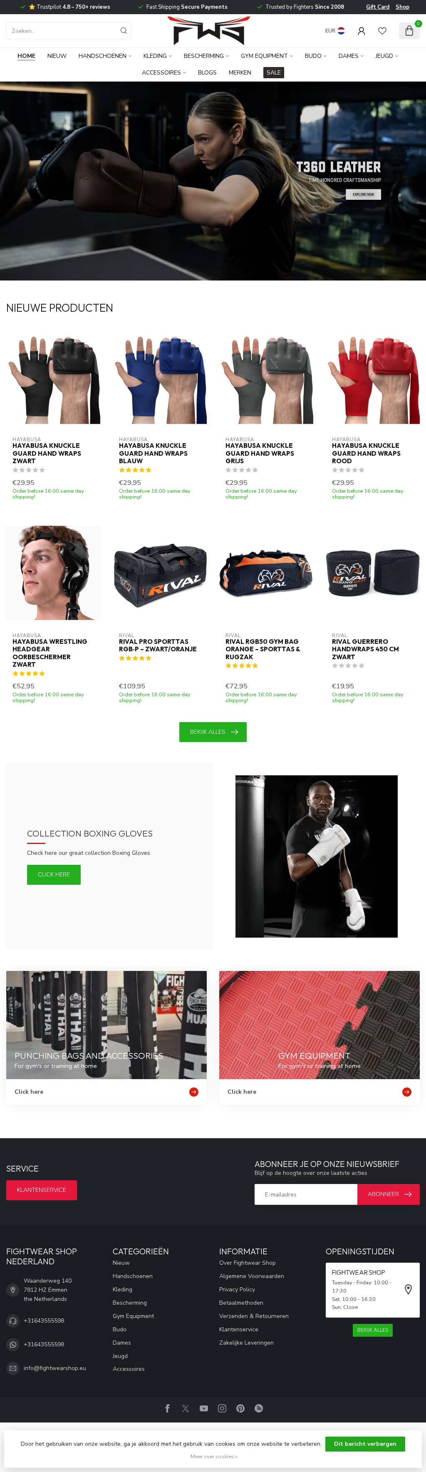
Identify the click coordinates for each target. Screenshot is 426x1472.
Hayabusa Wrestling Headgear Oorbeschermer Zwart (49, 653)
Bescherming (204, 56)
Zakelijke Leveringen (246, 1343)
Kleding (155, 56)
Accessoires (161, 73)
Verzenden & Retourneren (254, 1316)
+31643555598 (44, 1321)
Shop (402, 7)
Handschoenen (102, 56)
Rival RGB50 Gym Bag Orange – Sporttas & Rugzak (262, 649)
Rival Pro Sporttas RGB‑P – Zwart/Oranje (158, 645)
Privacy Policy (237, 1289)
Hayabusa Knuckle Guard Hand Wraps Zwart (46, 453)
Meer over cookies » (214, 1456)
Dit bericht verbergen (365, 1444)
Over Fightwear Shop (247, 1263)
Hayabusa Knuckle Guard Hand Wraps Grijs (259, 453)
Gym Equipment (264, 56)
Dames (349, 56)
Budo (313, 56)
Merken (240, 73)
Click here (54, 875)
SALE (274, 73)
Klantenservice (41, 1190)
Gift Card (377, 7)
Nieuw (57, 56)
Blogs (207, 73)
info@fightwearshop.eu (55, 1368)
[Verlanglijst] (382, 30)
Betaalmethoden (241, 1303)
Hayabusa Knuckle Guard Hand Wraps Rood (366, 453)
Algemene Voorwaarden (251, 1276)
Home (26, 56)
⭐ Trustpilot (69, 7)
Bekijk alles (207, 732)
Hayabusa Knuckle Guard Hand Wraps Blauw (153, 453)
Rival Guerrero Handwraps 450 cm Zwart (365, 649)
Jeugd (384, 56)
